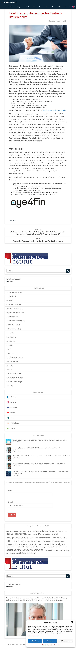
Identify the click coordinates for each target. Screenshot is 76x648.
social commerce (15, 550)
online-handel (30, 547)
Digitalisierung (45, 533)
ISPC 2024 (20, 544)
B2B (21, 531)
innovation (9, 544)
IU (7, 349)
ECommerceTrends (16, 541)
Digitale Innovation (35, 531)
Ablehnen (50, 641)
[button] (72, 622)
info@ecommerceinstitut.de (54, 600)
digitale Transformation (17, 533)
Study (28, 7)
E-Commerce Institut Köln (43, 537)
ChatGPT (27, 531)
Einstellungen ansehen (65, 641)
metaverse (15, 547)
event (40, 541)
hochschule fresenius (60, 541)
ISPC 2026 (26, 544)
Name (10, 490)
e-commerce (25, 537)
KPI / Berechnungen (13, 357)
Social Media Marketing (14, 378)
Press (54, 7)
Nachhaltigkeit (11, 361)
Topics (20, 7)
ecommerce (61, 537)
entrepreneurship (32, 541)
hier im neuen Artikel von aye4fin (54, 110)
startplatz (56, 550)
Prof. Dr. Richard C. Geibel (60, 547)
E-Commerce (10, 317)
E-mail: (10, 502)
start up (67, 550)
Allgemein (12, 220)
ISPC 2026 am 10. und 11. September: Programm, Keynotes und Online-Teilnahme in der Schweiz (41, 456)
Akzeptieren (35, 641)
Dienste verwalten (33, 636)
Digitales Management (13, 312)
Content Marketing (12, 304)
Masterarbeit (9, 547)
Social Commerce (12, 373)
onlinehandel (49, 547)
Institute (11, 7)
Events (8, 333)
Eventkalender (46, 541)
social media (48, 550)
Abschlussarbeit (10, 531)
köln (41, 544)
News (47, 7)
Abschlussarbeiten (12, 292)
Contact (67, 7)
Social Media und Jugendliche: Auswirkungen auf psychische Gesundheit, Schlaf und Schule (39, 440)
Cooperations (37, 7)
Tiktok (8, 386)
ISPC (8, 345)
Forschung (10, 337)
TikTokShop (31, 553)
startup (62, 549)
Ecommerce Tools (12, 325)
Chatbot (9, 300)
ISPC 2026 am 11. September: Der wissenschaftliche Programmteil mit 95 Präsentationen (38, 464)
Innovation (9, 341)
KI (30, 544)
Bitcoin (23, 531)
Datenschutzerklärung (47, 645)
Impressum (57, 645)
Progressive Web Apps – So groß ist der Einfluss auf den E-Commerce (38, 240)
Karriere (9, 353)
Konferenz (36, 544)
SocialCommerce (34, 549)
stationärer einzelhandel (12, 553)
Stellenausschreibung (13, 382)
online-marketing (40, 547)
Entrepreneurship (12, 329)
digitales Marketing (63, 531)
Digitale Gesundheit (13, 308)
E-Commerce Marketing (14, 321)
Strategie (22, 553)
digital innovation (33, 534)
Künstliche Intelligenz (54, 544)
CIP (59, 7)
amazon (17, 531)
